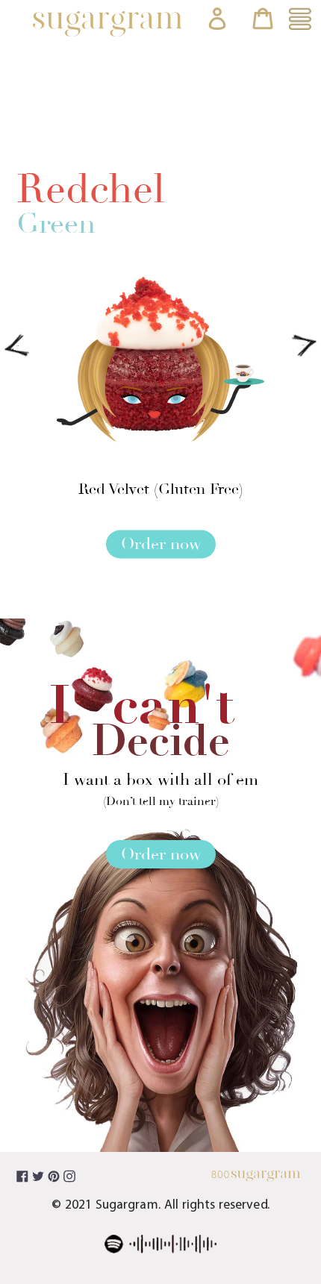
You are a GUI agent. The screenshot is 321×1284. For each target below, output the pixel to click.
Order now (161, 544)
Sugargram (127, 1205)
